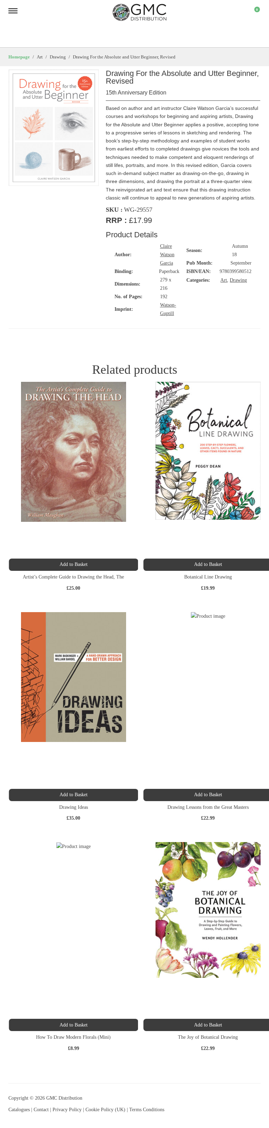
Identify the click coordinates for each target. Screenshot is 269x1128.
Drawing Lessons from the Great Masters (208, 807)
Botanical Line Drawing (208, 577)
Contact (42, 1109)
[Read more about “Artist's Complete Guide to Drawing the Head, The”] (73, 565)
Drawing (238, 280)
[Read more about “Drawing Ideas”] (73, 795)
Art (223, 280)
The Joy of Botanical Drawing (208, 1037)
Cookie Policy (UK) (105, 1109)
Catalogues (19, 1109)
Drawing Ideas (73, 807)
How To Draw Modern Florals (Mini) (73, 1037)
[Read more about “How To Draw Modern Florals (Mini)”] (73, 1025)
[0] (252, 12)
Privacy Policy (67, 1109)
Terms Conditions (146, 1109)
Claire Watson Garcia (167, 255)
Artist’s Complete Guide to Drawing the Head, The (73, 577)
